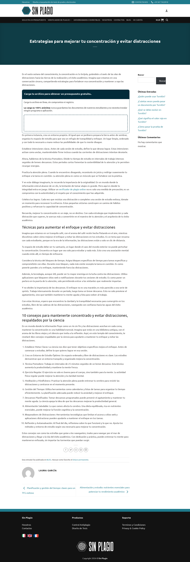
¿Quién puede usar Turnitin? (151, 96)
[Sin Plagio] (37, 10)
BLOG (49, 459)
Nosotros (26, 2)
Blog (128, 20)
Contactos (119, 20)
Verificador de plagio (59, 20)
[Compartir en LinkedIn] (86, 450)
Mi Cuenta (138, 20)
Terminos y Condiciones (133, 524)
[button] (160, 20)
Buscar (141, 74)
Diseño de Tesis (79, 528)
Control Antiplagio (81, 524)
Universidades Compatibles (87, 20)
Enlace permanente (80, 459)
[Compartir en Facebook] (65, 450)
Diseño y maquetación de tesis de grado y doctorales (54, 2)
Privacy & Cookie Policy (133, 528)
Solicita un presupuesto (34, 20)
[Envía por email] (76, 450)
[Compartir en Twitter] (70, 450)
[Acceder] (166, 11)
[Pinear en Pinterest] (81, 450)
